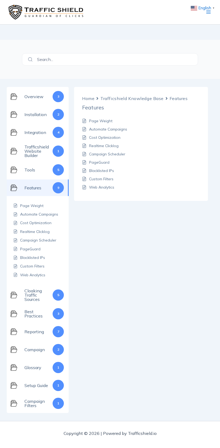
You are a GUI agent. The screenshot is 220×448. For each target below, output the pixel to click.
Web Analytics (101, 187)
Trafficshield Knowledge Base (132, 98)
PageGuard (99, 162)
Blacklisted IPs (101, 170)
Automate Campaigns (108, 129)
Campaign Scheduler (107, 154)
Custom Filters (101, 179)
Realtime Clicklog (104, 145)
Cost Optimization (104, 137)
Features (179, 98)
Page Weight (100, 120)
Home (88, 98)
